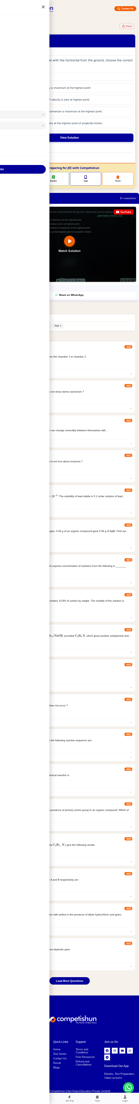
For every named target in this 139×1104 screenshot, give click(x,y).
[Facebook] (107, 1051)
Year (57, 326)
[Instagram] (115, 1051)
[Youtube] (122, 1051)
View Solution (69, 137)
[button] (128, 1087)
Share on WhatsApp (71, 294)
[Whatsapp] (130, 1051)
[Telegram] (107, 1057)
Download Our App (116, 1066)
